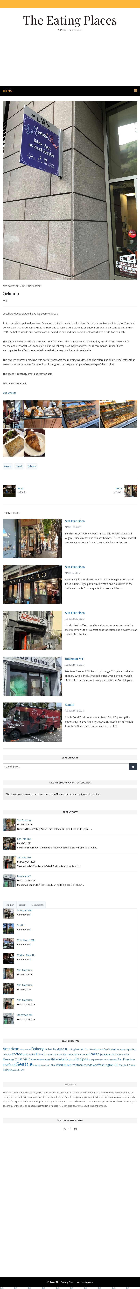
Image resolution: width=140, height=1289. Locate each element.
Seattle (69, 705)
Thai (53, 1065)
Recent (22, 904)
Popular (10, 904)
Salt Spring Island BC (97, 1060)
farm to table (29, 1054)
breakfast (103, 1049)
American (11, 1048)
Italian (95, 1054)
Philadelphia (59, 1059)
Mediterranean (122, 1054)
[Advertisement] (70, 60)
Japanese (105, 1054)
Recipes (82, 1059)
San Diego (112, 1059)
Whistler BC (124, 1065)
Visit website (9, 392)
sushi (48, 1065)
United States (34, 286)
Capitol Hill (131, 1049)
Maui (113, 1054)
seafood (9, 1064)
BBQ (62, 1049)
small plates (39, 1065)
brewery (113, 1049)
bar (46, 1049)
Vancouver (64, 1064)
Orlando (21, 286)
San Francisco (75, 521)
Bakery (7, 466)
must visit (22, 1059)
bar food (53, 1049)
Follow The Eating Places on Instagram (70, 1282)
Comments (37, 904)
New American (40, 1059)
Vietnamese (80, 1065)
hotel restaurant (69, 1054)
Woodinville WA (17, 1070)
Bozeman (91, 1049)
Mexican (8, 1059)
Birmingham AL (74, 1049)
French (19, 466)
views (92, 1065)
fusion (49, 1054)
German (57, 1054)
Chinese (7, 1054)
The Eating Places (70, 20)
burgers (121, 1049)
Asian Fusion (25, 1049)
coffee (17, 1054)
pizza (72, 1059)
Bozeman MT (74, 659)
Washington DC (107, 1065)
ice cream (83, 1054)
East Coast (9, 286)
